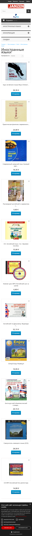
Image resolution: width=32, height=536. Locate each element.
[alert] (16, 519)
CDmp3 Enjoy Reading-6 (16, 364)
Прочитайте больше (21, 516)
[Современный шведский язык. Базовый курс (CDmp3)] (16, 150)
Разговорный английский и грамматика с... (16, 205)
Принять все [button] (8, 527)
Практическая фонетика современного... (16, 124)
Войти (28, 1)
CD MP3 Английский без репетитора (16, 483)
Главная (3, 44)
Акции (10, 1)
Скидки (6, 39)
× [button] (30, 504)
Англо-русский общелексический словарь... (16, 404)
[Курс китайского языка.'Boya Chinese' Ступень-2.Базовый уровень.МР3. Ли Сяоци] (16, 71)
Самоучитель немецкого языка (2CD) (16, 443)
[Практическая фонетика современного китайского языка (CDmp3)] (16, 111)
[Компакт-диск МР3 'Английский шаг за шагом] (16, 270)
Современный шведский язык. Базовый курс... (16, 165)
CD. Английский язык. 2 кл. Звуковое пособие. (16, 245)
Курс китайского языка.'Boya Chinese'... (16, 85)
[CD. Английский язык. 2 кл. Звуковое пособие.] (16, 230)
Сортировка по (5, 55)
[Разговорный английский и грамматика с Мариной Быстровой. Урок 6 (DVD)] (16, 190)
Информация (9, 33)
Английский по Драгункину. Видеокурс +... (16, 325)
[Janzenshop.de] (16, 6)
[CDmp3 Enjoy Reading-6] (16, 350)
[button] (16, 532)
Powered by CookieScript (16, 534)
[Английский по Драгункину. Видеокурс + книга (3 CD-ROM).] (16, 310)
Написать (15, 1)
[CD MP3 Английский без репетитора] (16, 469)
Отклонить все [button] (23, 527)
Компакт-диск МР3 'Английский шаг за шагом (16, 285)
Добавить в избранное (28, 62)
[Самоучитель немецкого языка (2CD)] (16, 429)
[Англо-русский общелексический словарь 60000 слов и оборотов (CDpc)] (16, 389)
